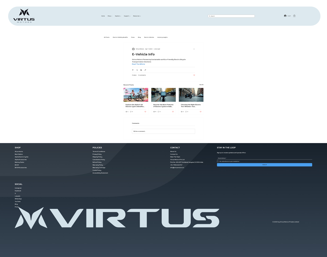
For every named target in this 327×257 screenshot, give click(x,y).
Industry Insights (162, 37)
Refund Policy (97, 162)
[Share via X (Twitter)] (137, 70)
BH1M (17, 165)
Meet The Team (175, 157)
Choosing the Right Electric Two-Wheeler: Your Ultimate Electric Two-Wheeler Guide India (191, 106)
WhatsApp (18, 198)
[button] (294, 16)
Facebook (18, 190)
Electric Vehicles (149, 37)
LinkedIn (17, 196)
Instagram (18, 188)
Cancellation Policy (99, 159)
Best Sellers (19, 154)
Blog (139, 37)
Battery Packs (19, 162)
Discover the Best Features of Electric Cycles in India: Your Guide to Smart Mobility (163, 106)
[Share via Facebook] (133, 70)
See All (201, 84)
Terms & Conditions (99, 151)
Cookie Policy (97, 170)
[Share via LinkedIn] (141, 70)
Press (133, 37)
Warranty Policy (98, 165)
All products (19, 151)
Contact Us (174, 154)
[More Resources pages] (140, 16)
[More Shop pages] (111, 16)
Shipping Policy (97, 157)
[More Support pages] (129, 16)
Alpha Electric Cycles (21, 157)
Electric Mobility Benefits (120, 37)
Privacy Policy (97, 154)
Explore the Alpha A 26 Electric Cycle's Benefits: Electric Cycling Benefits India (135, 106)
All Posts (106, 37)
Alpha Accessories (21, 159)
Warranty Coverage (99, 167)
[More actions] (194, 49)
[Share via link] (145, 70)
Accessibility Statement (100, 173)
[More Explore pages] (120, 16)
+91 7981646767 (176, 165)
